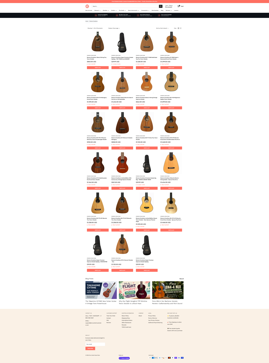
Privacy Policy (152, 315)
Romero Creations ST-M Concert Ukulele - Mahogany (122, 138)
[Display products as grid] (178, 28)
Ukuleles (105, 10)
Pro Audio (121, 10)
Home (86, 21)
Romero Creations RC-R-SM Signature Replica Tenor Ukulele (170, 98)
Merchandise (155, 10)
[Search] (160, 6)
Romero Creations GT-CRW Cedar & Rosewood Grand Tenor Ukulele (169, 58)
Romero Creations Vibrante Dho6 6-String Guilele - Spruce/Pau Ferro (169, 178)
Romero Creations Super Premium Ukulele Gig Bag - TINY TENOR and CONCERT (122, 58)
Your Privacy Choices (153, 320)
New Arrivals (88, 10)
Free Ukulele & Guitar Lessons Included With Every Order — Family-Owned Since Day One (134, 1)
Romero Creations (94, 21)
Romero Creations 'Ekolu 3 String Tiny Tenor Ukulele (96, 58)
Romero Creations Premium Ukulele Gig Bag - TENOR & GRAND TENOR (146, 178)
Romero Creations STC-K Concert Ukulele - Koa (122, 261)
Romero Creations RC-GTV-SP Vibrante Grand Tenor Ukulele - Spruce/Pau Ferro (170, 219)
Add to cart (98, 67)
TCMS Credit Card (126, 327)
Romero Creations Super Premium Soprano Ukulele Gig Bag (144, 261)
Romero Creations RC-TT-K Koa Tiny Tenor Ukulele (147, 138)
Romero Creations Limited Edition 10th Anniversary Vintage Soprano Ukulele (121, 178)
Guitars (113, 10)
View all (181, 278)
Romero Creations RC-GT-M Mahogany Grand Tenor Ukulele (97, 98)
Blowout (97, 10)
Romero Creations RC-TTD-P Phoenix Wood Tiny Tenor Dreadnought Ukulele (97, 138)
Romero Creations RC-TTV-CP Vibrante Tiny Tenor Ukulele (121, 219)
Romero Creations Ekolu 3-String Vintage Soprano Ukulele (146, 98)
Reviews (168, 10)
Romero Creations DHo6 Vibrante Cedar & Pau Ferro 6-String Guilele (122, 98)
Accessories (144, 10)
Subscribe (90, 348)
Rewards (124, 325)
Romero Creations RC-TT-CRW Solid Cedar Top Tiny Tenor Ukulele (146, 58)
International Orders (127, 320)
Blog (162, 10)
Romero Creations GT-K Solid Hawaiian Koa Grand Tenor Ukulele (97, 178)
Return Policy (125, 315)
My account (168, 7)
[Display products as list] (180, 28)
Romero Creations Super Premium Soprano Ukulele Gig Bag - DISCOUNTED (97, 261)
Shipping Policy (126, 318)
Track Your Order (111, 315)
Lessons (176, 10)
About (140, 315)
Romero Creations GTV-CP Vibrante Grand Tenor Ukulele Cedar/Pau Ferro (170, 138)
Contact (109, 318)
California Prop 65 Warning (155, 322)
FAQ (108, 320)
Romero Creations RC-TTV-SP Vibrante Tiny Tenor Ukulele (97, 219)
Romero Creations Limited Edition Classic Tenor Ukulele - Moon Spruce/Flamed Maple (146, 220)
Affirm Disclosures (126, 322)
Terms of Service (152, 318)
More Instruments (132, 10)
